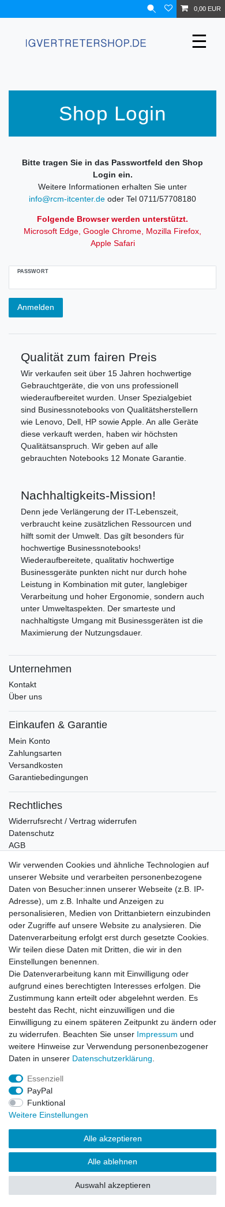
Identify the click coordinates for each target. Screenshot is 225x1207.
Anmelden (35, 307)
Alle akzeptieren (113, 1138)
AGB (17, 845)
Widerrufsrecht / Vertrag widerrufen (73, 821)
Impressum (157, 1034)
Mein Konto (29, 741)
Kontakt (22, 684)
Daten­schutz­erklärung (112, 1058)
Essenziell (45, 1078)
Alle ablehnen (112, 1161)
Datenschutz (31, 833)
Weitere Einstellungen (48, 1114)
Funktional (46, 1102)
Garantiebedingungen (48, 777)
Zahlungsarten (35, 753)
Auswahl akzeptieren (113, 1185)
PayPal (39, 1090)
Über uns (25, 696)
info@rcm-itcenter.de (67, 198)
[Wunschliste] (168, 9)
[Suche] (151, 9)
